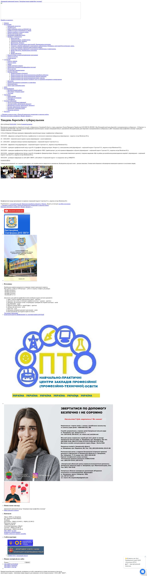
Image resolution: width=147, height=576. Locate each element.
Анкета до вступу (12, 56)
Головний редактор (26, 124)
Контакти (7, 111)
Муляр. (13, 52)
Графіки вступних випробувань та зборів (19, 30)
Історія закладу (11, 58)
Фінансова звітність (13, 110)
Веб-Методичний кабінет (14, 90)
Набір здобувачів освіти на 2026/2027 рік (19, 29)
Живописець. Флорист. (17, 43)
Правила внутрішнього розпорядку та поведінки (21, 82)
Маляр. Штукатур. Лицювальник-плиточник (24, 50)
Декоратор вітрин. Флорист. (19, 41)
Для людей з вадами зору (15, 210)
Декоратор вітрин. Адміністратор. (21, 39)
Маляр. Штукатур (16, 53)
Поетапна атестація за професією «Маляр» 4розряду (16, 116)
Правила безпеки (12, 72)
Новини (6, 23)
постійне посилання (64, 204)
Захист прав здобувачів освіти (16, 85)
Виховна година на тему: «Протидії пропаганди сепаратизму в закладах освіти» (25, 114)
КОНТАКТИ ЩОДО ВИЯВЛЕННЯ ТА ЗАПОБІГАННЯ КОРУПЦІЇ (24, 314)
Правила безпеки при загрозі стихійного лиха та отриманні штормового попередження (36, 79)
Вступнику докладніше (11, 313)
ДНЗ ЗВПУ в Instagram (10, 565)
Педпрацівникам (9, 88)
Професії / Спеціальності (14, 36)
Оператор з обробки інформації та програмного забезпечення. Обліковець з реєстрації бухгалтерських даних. (42, 46)
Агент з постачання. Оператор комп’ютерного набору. (26, 47)
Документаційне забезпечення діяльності (19, 104)
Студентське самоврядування (15, 70)
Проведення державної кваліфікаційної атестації (21, 67)
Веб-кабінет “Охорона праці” (15, 91)
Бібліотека (10, 81)
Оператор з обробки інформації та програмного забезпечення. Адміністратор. (33, 49)
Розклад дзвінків (12, 61)
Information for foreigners (14, 98)
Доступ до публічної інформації (16, 102)
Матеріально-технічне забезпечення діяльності (20, 105)
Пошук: (6, 562)
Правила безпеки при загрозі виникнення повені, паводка (28, 78)
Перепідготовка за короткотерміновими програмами (22, 55)
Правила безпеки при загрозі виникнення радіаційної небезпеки (29, 75)
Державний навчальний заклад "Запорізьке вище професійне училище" (21, 1)
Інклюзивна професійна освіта (16, 35)
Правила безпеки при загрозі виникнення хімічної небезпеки (28, 76)
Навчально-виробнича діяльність (31, 204)
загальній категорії (15, 204)
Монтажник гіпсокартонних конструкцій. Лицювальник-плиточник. (31, 44)
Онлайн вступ (11, 27)
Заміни (9, 64)
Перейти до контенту (7, 20)
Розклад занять (11, 62)
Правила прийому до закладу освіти (17, 32)
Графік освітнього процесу (15, 65)
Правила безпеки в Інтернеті (19, 73)
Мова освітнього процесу (11, 510)
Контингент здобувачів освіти (16, 108)
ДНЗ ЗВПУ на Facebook (11, 564)
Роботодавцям (11, 96)
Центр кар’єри (15, 38)
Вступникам (7, 24)
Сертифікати (11, 99)
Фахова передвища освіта (14, 33)
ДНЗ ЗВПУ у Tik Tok (10, 567)
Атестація (10, 93)
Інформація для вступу (14, 26)
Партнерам (7, 94)
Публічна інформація (10, 101)
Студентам (7, 59)
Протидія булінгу (12, 84)
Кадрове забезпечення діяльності (17, 107)
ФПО (5, 87)
